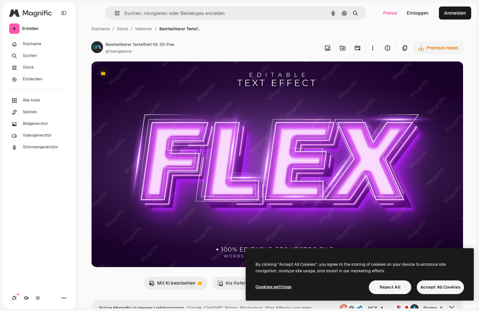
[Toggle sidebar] (64, 13)
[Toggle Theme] (38, 298)
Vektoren (143, 29)
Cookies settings (273, 287)
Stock (122, 29)
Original (133, 74)
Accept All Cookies (440, 287)
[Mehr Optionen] (372, 47)
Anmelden (455, 13)
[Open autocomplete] (114, 13)
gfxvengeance (119, 51)
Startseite (100, 29)
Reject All (390, 287)
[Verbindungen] (14, 298)
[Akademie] (26, 298)
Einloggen (417, 13)
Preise (390, 13)
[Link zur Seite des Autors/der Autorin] (97, 48)
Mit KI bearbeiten (172, 285)
